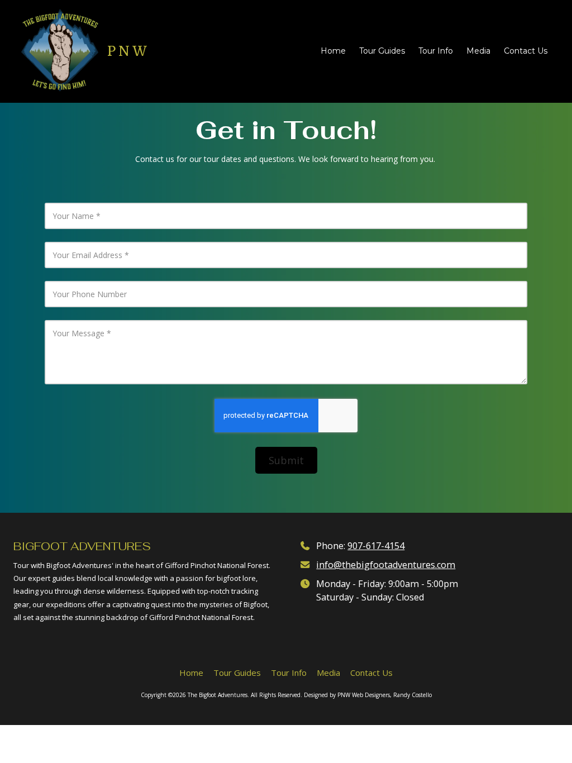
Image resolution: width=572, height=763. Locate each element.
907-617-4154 (375, 546)
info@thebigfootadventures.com (385, 565)
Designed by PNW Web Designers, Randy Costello (368, 695)
